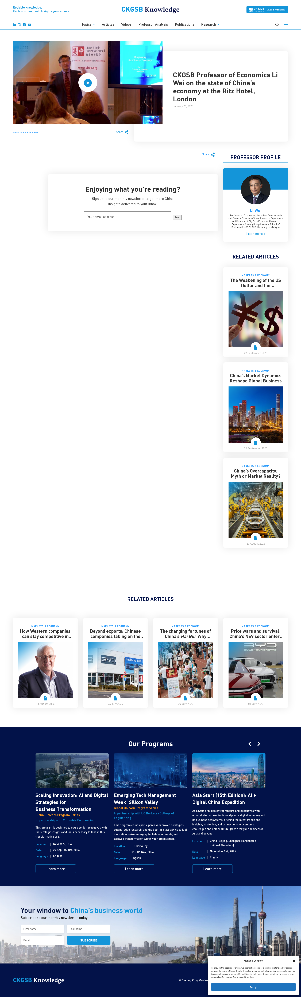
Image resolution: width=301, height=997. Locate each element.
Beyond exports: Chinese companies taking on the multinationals (115, 636)
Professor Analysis (153, 24)
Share (120, 132)
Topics (86, 24)
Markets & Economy (25, 132)
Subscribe (88, 940)
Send (177, 217)
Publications (184, 24)
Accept (253, 987)
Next (258, 744)
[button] (294, 960)
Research (208, 24)
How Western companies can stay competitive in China (45, 636)
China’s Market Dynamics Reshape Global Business (256, 378)
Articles (108, 24)
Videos (126, 24)
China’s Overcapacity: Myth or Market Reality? (255, 473)
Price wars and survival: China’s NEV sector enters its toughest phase (255, 636)
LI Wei (255, 210)
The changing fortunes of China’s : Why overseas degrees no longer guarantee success (185, 638)
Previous (249, 744)
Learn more (255, 233)
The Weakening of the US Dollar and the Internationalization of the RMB (255, 287)
